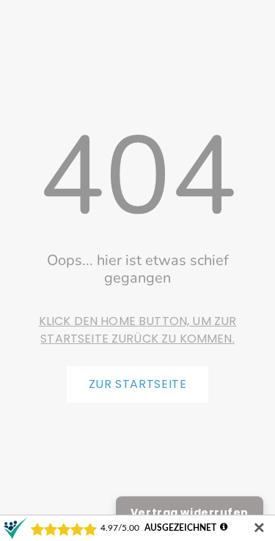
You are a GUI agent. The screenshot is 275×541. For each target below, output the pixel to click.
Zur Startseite (138, 384)
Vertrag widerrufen (190, 512)
